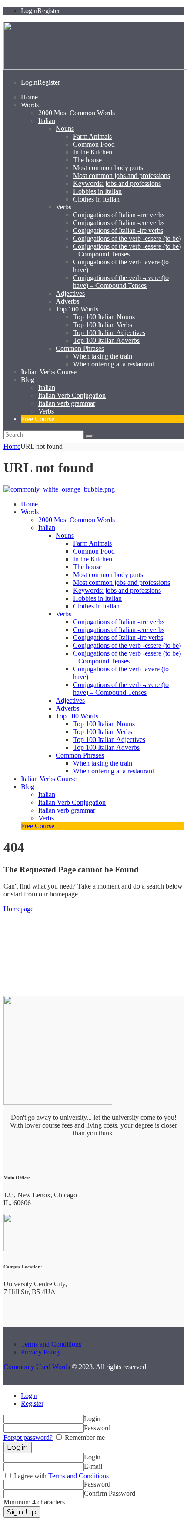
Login (29, 1395)
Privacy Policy (41, 1352)
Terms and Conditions (51, 1344)
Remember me (84, 1437)
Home (11, 446)
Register (32, 1403)
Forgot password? (28, 1437)
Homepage (18, 909)
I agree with (60, 1476)
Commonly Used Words (36, 1367)
